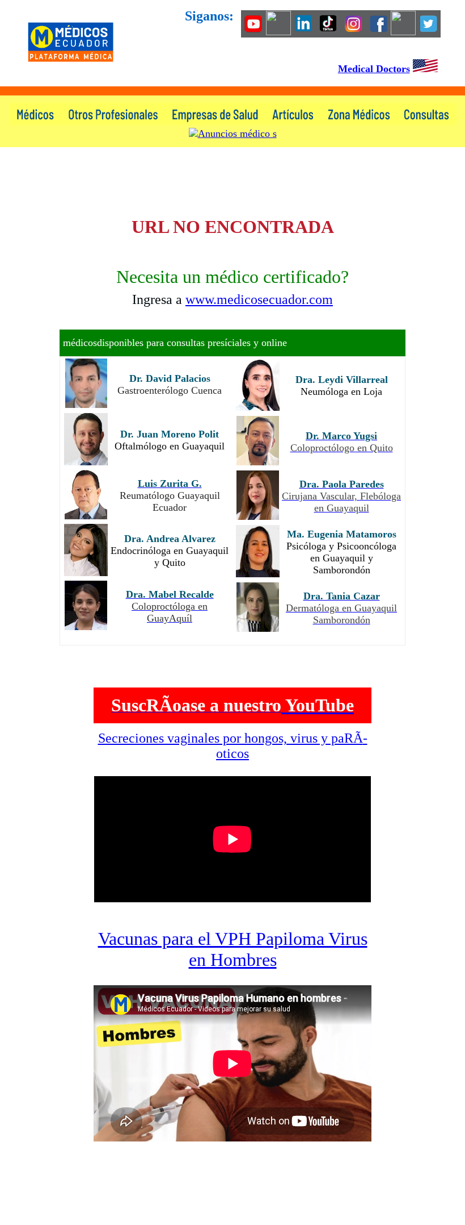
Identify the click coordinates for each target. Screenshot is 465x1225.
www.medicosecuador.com (259, 299)
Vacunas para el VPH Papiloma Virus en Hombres (232, 949)
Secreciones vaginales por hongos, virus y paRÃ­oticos (232, 746)
